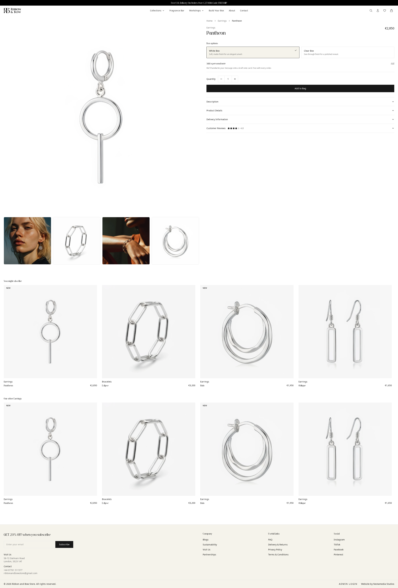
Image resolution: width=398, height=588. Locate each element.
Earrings (222, 20)
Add (392, 63)
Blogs (205, 539)
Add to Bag (300, 88)
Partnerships (209, 554)
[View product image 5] (175, 240)
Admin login (348, 583)
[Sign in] (378, 10)
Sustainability (210, 544)
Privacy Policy (275, 549)
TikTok (337, 544)
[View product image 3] (76, 240)
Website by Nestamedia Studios (377, 583)
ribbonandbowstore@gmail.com (20, 573)
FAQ (270, 539)
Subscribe (64, 544)
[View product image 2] (27, 240)
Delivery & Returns (278, 544)
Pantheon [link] (237, 20)
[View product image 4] (126, 240)
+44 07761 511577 (13, 570)
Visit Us (206, 549)
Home (209, 20)
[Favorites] (384, 10)
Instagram (339, 539)
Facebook (338, 549)
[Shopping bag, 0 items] (391, 10)
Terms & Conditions (278, 554)
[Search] (371, 10)
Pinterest (338, 554)
